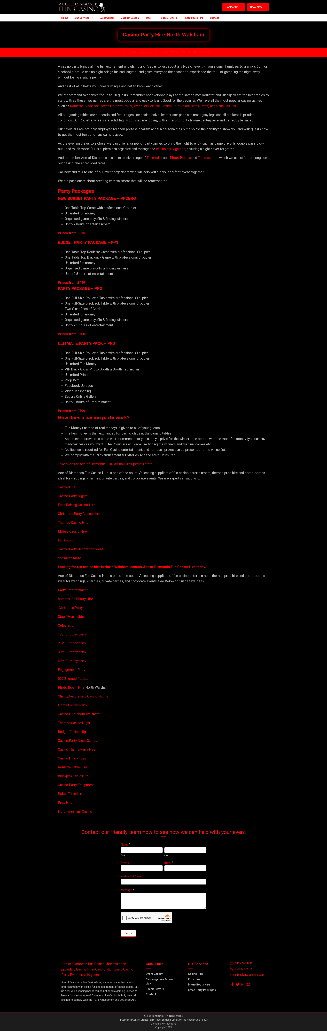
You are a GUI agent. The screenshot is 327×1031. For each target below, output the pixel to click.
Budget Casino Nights (74, 732)
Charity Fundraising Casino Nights (83, 696)
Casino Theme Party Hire (76, 749)
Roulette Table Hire (72, 767)
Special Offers (155, 989)
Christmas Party (71, 608)
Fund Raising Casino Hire (76, 505)
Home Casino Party (72, 705)
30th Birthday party (72, 652)
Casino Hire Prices (72, 758)
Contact (151, 994)
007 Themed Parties (73, 679)
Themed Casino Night (74, 723)
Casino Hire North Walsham (78, 714)
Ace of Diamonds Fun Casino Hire (169, 567)
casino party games (170, 149)
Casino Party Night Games (77, 741)
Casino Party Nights (73, 496)
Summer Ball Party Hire (76, 599)
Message (127, 890)
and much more (69, 558)
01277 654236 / (180, 52)
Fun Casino (66, 540)
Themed (153, 158)
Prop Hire (65, 803)
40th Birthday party (72, 661)
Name (125, 844)
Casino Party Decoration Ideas (80, 549)
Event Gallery (154, 973)
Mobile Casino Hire (72, 531)
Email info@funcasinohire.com (138, 52)
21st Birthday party (72, 643)
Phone (125, 862)
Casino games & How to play (161, 981)
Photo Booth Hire (71, 687)
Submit (128, 933)
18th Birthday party (72, 634)
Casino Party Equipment (76, 785)
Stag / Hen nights (71, 617)
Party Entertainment (73, 590)
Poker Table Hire (70, 794)
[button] (233, 7)
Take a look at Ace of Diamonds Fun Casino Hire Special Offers (105, 464)
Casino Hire (66, 487)
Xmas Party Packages (202, 990)
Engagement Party (71, 670)
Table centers (207, 158)
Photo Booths (180, 158)
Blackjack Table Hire (73, 776)
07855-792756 (201, 52)
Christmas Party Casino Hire (79, 514)
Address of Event (131, 876)
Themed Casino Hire (73, 523)
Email (168, 862)
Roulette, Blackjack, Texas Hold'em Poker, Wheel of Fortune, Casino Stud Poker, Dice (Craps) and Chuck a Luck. (153, 106)
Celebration (66, 625)
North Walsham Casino (75, 811)
